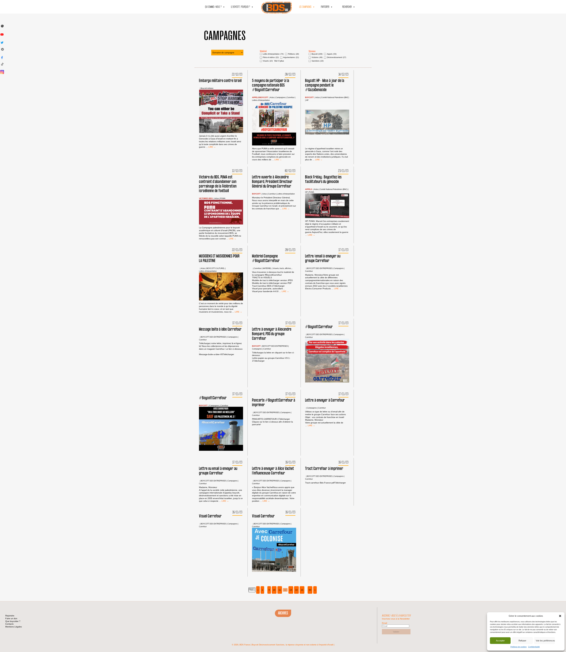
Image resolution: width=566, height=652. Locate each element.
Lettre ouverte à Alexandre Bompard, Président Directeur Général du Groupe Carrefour (272, 182)
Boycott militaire (207, 88)
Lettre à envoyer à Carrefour (325, 400)
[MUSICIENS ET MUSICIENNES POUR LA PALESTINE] (221, 286)
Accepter (500, 640)
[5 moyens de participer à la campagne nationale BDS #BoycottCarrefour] (274, 124)
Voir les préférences (545, 640)
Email (384, 623)
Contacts (9, 624)
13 (291, 590)
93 (310, 590)
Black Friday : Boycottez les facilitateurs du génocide (323, 179)
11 (280, 590)
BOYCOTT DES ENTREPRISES (319, 268)
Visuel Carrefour (210, 516)
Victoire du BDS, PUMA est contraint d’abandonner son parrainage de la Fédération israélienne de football (217, 184)
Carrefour (290, 97)
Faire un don (11, 618)
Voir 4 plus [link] (279, 61)
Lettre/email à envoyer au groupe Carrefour (322, 258)
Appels (255, 97)
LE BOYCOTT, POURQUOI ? (240, 7)
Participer (325, 7)
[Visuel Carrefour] (274, 550)
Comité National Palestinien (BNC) (335, 97)
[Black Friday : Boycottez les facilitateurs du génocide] (327, 206)
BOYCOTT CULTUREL (216, 268)
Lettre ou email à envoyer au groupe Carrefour (218, 470)
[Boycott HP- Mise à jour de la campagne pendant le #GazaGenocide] (327, 124)
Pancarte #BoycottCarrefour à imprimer (273, 402)
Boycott (264, 97)
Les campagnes (305, 7)
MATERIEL (267, 268)
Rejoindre (9, 615)
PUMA (222, 198)
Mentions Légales (13, 627)
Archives (283, 613)
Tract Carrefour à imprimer (324, 468)
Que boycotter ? (12, 621)
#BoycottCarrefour (319, 327)
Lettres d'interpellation (261, 100)
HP (307, 100)
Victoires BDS (206, 198)
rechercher (347, 7)
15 (302, 590)
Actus (272, 97)
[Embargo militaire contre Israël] (221, 112)
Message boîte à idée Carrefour (220, 329)
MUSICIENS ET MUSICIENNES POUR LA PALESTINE (219, 258)
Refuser (522, 640)
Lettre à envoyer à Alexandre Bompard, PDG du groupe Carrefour (271, 334)
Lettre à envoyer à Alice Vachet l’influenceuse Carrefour (273, 470)
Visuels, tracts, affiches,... (283, 268)
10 (274, 590)
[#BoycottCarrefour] (327, 361)
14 (296, 590)
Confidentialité (534, 647)
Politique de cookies (518, 647)
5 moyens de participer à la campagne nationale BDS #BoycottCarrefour (270, 85)
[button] (560, 615)
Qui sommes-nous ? (213, 7)
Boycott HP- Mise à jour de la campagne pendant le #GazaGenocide (324, 85)
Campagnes (281, 97)
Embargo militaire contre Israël (220, 80)
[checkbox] (272, 54)
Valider (396, 632)
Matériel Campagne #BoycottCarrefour (266, 258)
